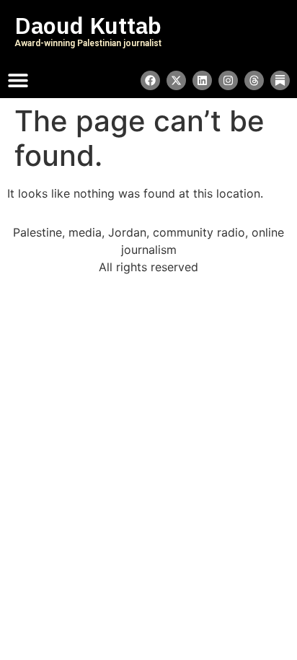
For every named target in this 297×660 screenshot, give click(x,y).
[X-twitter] (176, 80)
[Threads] (254, 80)
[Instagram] (228, 80)
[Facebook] (150, 80)
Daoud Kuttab (87, 26)
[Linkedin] (202, 80)
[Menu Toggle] (18, 80)
